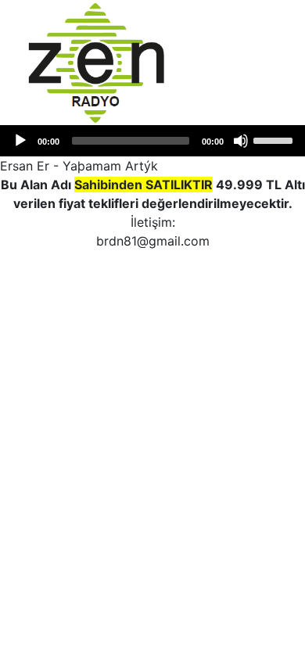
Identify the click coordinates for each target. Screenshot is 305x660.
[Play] (20, 141)
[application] (152, 140)
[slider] (275, 139)
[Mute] (241, 141)
